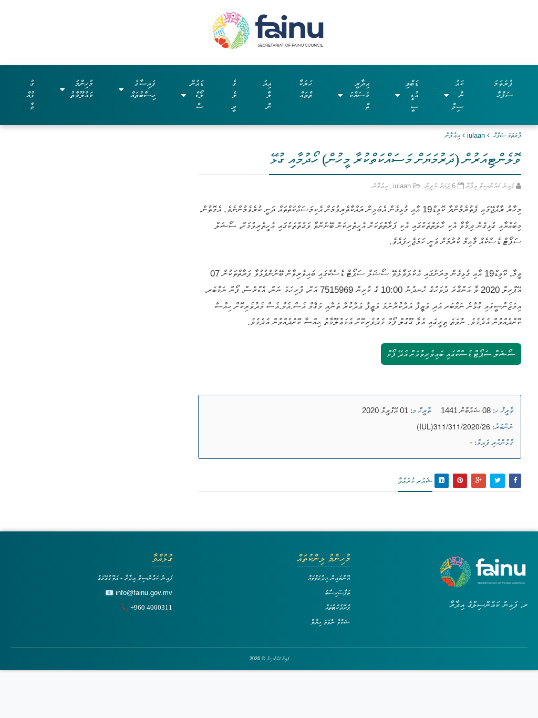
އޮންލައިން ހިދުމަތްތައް (329, 578)
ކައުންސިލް (457, 95)
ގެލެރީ (233, 95)
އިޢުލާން (452, 135)
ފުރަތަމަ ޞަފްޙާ (507, 135)
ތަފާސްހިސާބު (337, 593)
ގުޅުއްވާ (30, 95)
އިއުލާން (267, 95)
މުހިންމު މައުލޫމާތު (81, 89)
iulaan (476, 135)
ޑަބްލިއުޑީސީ (411, 95)
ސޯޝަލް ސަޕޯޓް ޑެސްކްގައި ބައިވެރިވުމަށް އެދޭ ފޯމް (451, 354)
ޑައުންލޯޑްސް (196, 95)
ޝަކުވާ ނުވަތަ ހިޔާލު (330, 622)
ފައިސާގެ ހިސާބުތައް (143, 89)
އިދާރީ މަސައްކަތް (359, 95)
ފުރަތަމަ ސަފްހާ (503, 89)
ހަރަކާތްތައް (305, 89)
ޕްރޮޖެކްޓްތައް (337, 607)
